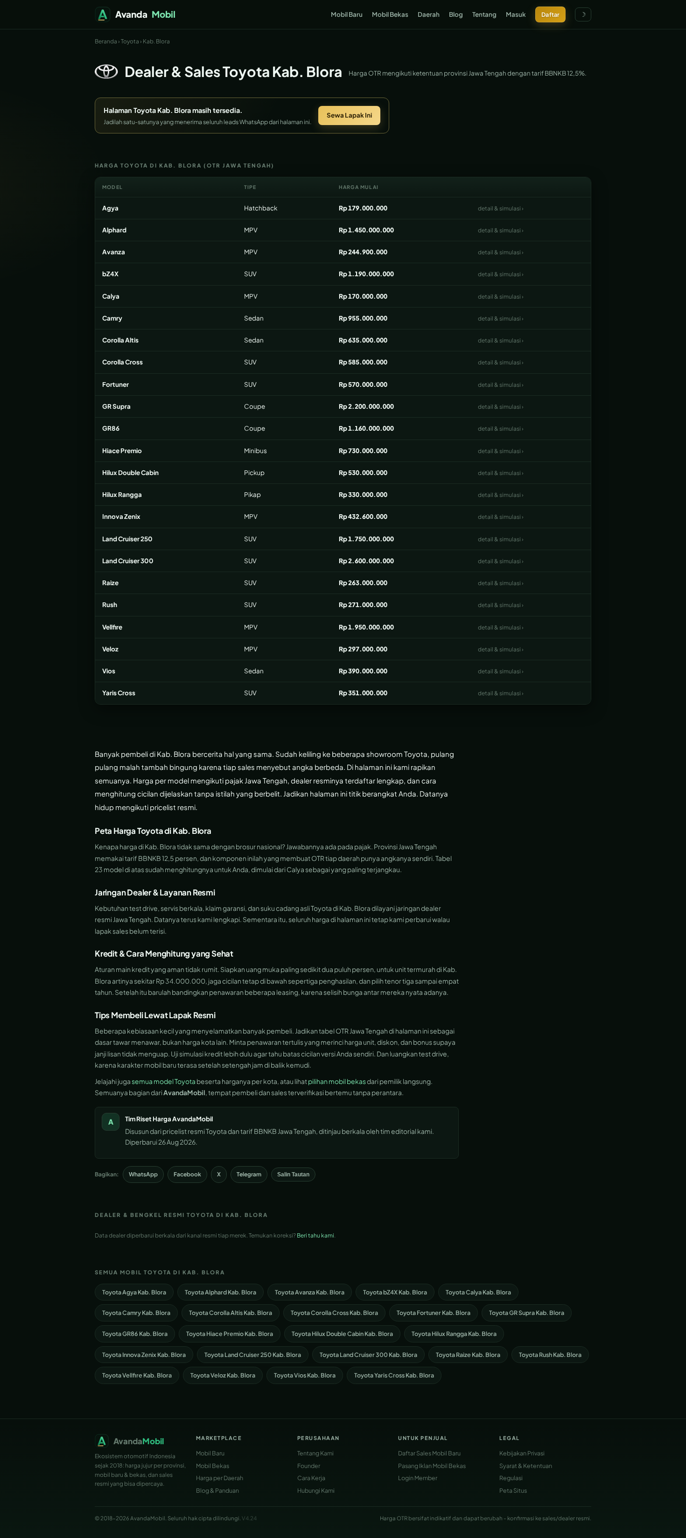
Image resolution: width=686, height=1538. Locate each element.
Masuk (516, 14)
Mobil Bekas (390, 14)
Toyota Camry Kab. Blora (136, 1312)
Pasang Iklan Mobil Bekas (432, 1465)
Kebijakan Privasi (522, 1453)
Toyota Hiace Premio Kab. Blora (229, 1333)
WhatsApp (143, 1174)
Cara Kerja (311, 1478)
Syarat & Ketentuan (525, 1465)
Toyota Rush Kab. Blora (550, 1354)
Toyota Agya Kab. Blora (134, 1292)
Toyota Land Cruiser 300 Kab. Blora (368, 1354)
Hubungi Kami (316, 1490)
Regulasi (511, 1478)
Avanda (145, 14)
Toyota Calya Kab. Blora (478, 1292)
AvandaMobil (192, 1119)
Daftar (550, 14)
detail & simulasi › (501, 208)
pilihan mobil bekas (337, 1081)
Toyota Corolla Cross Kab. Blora (334, 1312)
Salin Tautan (293, 1174)
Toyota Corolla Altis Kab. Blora (230, 1312)
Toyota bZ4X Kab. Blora (395, 1292)
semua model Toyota (164, 1081)
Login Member (417, 1478)
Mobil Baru (347, 14)
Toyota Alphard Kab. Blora (220, 1292)
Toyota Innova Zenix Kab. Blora (144, 1354)
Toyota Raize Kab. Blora (468, 1354)
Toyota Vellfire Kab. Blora (137, 1375)
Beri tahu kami (315, 1235)
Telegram (249, 1174)
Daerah (429, 14)
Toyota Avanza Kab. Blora (309, 1292)
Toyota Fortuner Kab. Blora (433, 1312)
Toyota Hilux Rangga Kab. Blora (454, 1333)
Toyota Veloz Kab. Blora (222, 1375)
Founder (308, 1465)
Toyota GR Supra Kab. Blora (526, 1312)
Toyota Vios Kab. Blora (305, 1375)
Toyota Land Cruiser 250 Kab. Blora (252, 1354)
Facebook (187, 1174)
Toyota (130, 41)
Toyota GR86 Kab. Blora (135, 1333)
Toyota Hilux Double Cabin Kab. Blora (342, 1333)
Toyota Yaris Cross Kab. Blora (394, 1375)
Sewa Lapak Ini (349, 115)
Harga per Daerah (219, 1478)
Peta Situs (513, 1490)
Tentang (484, 14)
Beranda (106, 41)
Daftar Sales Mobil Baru (429, 1453)
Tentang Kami (315, 1453)
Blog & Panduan (217, 1490)
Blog (456, 14)
